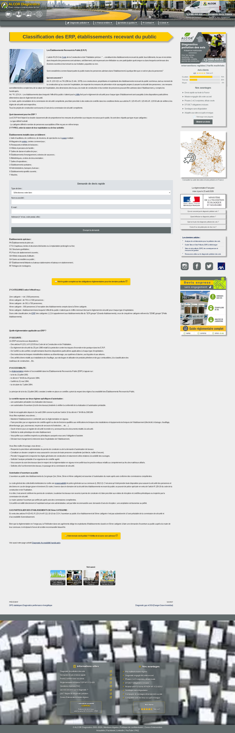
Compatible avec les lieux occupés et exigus (141, 698)
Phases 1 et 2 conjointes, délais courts (200, 101)
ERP (33, 313)
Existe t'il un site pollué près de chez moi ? (203, 227)
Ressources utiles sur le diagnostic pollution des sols (203, 254)
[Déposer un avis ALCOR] (149, 707)
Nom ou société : (17, 198)
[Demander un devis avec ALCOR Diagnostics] (203, 50)
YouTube (129, 730)
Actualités (100, 730)
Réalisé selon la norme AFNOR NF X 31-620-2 (142, 687)
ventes (24, 141)
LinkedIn (120, 730)
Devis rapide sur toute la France (197, 93)
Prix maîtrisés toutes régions (135, 672)
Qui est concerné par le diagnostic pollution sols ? (203, 211)
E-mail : (14, 207)
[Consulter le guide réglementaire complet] (203, 312)
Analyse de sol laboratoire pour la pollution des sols (202, 241)
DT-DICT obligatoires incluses (196, 105)
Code (64, 57)
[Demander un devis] (203, 283)
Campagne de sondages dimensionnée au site (142, 694)
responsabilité (60, 483)
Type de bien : (16, 188)
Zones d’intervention (153, 727)
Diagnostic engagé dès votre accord (138, 675)
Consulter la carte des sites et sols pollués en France (203, 180)
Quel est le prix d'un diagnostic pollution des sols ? (203, 222)
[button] (88, 23)
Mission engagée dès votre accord (198, 97)
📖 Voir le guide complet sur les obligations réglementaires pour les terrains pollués (90, 282)
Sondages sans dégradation (196, 109)
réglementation (17, 371)
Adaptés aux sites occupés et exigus (199, 113)
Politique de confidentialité (131, 727)
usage (64, 138)
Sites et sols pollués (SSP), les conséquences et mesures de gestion (201, 249)
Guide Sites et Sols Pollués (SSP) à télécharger (201, 245)
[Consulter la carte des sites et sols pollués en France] (203, 154)
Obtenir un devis (203, 122)
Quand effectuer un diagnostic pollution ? (203, 217)
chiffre (77, 94)
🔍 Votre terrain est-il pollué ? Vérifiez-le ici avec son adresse (90, 536)
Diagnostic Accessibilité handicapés (46, 543)
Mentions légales (111, 727)
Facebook (110, 730)
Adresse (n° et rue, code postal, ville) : (25, 217)
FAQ (137, 730)
